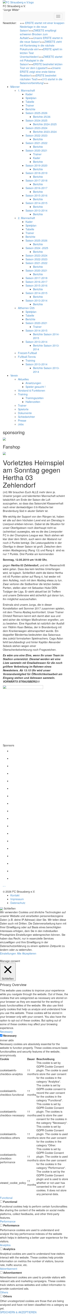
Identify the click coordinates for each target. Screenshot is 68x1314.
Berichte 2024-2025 (45, 124)
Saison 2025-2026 (36, 113)
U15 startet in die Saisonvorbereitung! (41, 81)
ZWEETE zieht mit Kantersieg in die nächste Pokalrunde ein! (41, 45)
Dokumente (25, 413)
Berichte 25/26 (41, 117)
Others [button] (4, 1292)
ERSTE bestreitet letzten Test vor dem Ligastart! (41, 66)
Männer (15, 87)
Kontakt (14, 895)
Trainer (30, 105)
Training (30, 360)
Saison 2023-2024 (36, 128)
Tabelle (30, 102)
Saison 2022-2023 (36, 135)
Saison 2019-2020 (36, 165)
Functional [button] (6, 1198)
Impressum (17, 899)
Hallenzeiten (33, 402)
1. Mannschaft (26, 90)
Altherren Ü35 (26, 308)
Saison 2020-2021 (36, 150)
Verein (14, 375)
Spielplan (31, 98)
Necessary (10, 1035)
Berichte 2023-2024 (45, 132)
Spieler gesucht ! (36, 387)
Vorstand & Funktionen (31, 390)
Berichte (30, 109)
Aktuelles (23, 379)
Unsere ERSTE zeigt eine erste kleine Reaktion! (40, 71)
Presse (22, 420)
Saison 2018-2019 (36, 173)
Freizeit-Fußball (27, 353)
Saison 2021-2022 (36, 143)
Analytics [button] (5, 1245)
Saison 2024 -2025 (37, 248)
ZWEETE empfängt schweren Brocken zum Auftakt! (38, 34)
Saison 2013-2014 (36, 210)
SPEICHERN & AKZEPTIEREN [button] (18, 1312)
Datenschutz (17, 903)
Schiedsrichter (26, 417)
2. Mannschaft (26, 218)
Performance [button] (7, 1221)
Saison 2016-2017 (36, 188)
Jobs (21, 424)
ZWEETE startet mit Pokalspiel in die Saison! (41, 60)
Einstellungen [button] (8, 953)
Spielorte (23, 409)
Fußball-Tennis (27, 357)
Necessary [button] (6, 1031)
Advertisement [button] (8, 1268)
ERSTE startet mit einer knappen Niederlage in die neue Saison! (42, 26)
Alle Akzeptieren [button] (26, 953)
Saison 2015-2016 (36, 195)
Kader (29, 94)
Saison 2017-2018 (36, 180)
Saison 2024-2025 (36, 120)
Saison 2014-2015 (36, 203)
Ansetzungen (33, 383)
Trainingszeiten (35, 398)
